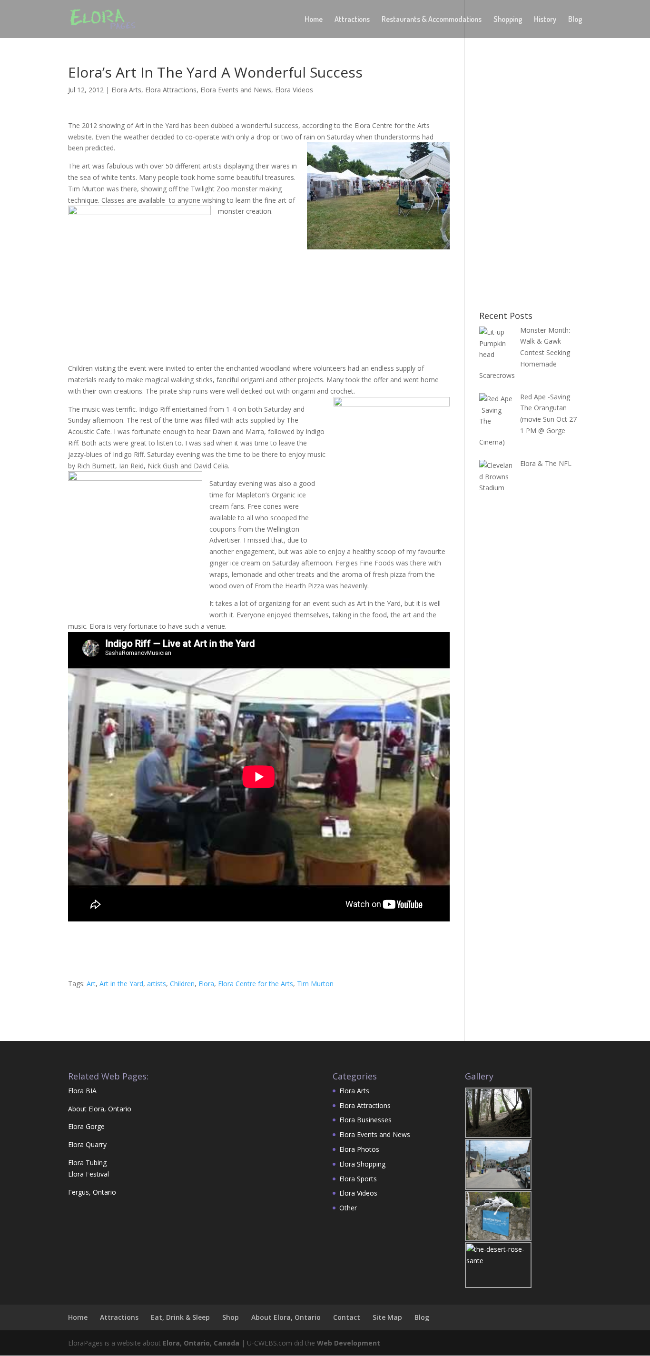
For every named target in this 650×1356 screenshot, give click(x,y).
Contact (346, 1317)
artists (156, 983)
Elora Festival (88, 1173)
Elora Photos (359, 1149)
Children (182, 983)
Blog (575, 20)
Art (91, 983)
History (545, 20)
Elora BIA (82, 1090)
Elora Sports (358, 1178)
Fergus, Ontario (92, 1192)
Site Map (387, 1317)
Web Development (348, 1342)
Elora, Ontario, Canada (201, 1342)
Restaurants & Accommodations (432, 20)
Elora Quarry (87, 1144)
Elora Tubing (87, 1162)
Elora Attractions (171, 89)
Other (348, 1207)
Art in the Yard (121, 983)
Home (314, 20)
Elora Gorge (86, 1126)
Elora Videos (294, 89)
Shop (230, 1317)
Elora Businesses (365, 1119)
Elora (206, 983)
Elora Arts (126, 89)
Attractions (352, 20)
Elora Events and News (235, 89)
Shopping (507, 20)
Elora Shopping (362, 1163)
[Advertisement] (241, 334)
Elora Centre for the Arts (255, 983)
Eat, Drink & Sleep (180, 1317)
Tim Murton (315, 983)
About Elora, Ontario (99, 1108)
